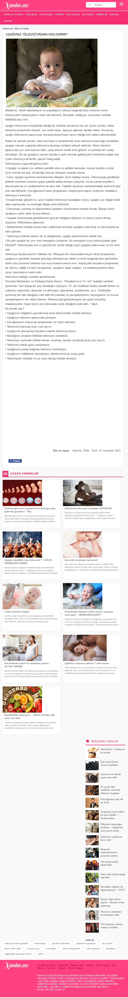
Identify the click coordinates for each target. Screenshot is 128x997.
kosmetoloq (40, 943)
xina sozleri (107, 943)
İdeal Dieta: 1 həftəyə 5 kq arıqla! (112, 751)
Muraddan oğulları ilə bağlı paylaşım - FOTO (112, 888)
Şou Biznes (88, 14)
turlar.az (90, 940)
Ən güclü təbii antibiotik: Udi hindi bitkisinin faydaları (110, 790)
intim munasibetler (71, 948)
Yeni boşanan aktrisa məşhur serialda (111, 926)
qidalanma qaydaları (86, 943)
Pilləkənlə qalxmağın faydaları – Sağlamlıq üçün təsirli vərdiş (111, 827)
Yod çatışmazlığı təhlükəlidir (109, 863)
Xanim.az (7, 28)
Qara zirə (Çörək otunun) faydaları (109, 763)
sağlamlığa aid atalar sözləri (18, 954)
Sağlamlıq (31, 14)
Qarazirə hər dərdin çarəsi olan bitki (110, 776)
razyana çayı (33, 948)
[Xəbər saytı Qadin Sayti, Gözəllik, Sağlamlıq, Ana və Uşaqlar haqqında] (16, 6)
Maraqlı (114, 14)
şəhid (40, 954)
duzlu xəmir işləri (12, 948)
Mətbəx (59, 14)
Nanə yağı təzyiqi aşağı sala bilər (112, 876)
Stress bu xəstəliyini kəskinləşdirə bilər (110, 913)
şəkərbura (110, 948)
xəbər (22, 267)
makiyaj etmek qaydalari (16, 943)
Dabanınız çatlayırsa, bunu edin (111, 838)
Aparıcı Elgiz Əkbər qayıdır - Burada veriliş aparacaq (112, 902)
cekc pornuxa (92, 948)
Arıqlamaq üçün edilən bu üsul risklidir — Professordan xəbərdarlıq (112, 815)
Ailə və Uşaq (73, 14)
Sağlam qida (46, 14)
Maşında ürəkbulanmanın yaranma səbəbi (109, 852)
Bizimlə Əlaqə (75, 968)
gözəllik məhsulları (61, 943)
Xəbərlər (102, 14)
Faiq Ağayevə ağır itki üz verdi (111, 801)
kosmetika (51, 948)
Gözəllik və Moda (13, 14)
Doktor (8, 21)
